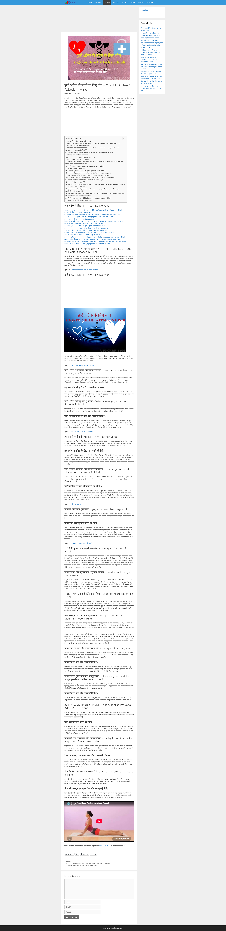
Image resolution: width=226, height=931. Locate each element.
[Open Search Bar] (159, 2)
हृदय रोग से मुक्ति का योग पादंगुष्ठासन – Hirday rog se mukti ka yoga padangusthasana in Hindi (96, 184)
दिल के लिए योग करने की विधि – (76, 191)
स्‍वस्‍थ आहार (141, 2)
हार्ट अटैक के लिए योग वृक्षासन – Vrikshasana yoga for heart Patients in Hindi (90, 152)
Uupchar (144, 10)
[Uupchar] (70, 2)
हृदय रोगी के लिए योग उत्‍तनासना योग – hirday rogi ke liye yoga (85, 180)
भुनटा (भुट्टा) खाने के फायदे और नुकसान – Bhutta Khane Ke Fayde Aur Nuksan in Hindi (88, 863)
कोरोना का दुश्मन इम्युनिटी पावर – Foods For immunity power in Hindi (151, 88)
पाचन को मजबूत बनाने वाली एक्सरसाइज (82, 432)
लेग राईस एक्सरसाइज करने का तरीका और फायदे (85, 270)
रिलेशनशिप (150, 2)
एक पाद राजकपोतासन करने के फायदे (82, 543)
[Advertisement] (99, 19)
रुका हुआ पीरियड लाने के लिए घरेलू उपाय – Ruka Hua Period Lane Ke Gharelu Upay (152, 45)
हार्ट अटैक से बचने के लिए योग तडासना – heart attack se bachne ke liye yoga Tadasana (93, 148)
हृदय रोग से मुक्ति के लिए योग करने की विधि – (78, 159)
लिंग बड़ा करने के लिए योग (79, 504)
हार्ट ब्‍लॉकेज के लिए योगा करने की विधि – (77, 164)
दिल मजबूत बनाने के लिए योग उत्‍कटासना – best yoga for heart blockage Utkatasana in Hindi (95, 161)
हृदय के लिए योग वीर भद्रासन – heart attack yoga (81, 157)
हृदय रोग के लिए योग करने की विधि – (77, 182)
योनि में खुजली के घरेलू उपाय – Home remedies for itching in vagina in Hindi (151, 67)
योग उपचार (107, 2)
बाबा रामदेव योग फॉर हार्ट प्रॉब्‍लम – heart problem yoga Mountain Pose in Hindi (91, 177)
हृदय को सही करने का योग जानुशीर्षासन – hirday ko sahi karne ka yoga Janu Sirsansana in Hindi (96, 193)
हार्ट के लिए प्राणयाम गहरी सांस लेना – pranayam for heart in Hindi (87, 171)
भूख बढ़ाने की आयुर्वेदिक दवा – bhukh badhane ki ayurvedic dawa (83, 865)
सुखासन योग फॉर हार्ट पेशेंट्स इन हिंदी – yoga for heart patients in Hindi (88, 175)
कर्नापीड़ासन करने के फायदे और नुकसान (83, 365)
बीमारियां (133, 2)
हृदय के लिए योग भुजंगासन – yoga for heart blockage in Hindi (86, 166)
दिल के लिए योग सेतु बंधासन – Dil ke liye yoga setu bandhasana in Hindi (89, 198)
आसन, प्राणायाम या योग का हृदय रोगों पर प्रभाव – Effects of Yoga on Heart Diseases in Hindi (94, 143)
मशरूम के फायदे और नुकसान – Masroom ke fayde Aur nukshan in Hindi (149, 59)
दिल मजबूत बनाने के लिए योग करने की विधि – (78, 155)
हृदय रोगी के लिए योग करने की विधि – (77, 168)
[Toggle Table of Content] (123, 138)
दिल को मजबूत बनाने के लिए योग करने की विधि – (80, 196)
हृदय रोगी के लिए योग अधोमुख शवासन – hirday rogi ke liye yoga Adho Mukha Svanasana (94, 189)
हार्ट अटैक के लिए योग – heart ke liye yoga (79, 141)
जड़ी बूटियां (124, 2)
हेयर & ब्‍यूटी (116, 2)
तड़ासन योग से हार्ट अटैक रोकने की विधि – (77, 150)
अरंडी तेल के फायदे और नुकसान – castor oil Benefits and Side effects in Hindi (150, 52)
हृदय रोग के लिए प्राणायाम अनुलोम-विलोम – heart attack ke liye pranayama (89, 173)
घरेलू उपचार (98, 2)
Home (90, 2)
